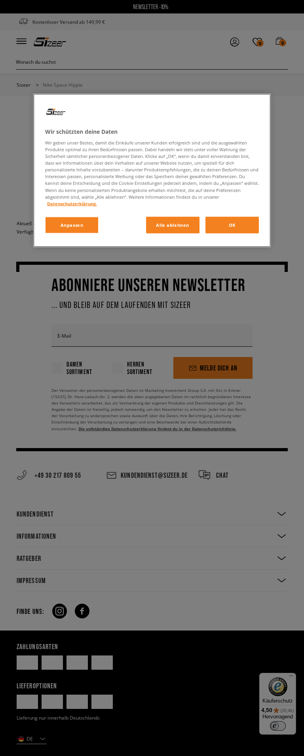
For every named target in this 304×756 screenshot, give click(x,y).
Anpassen (72, 225)
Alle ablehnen (172, 225)
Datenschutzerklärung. (72, 203)
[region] (152, 170)
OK (232, 225)
